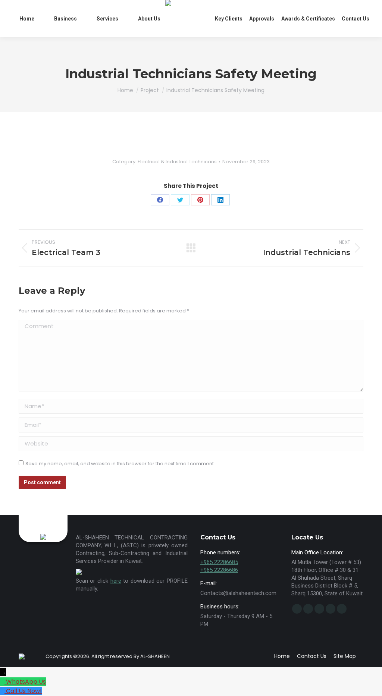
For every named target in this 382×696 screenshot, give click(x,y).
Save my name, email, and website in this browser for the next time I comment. (120, 463)
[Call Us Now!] (3, 691)
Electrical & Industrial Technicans (177, 161)
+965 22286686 (219, 570)
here (115, 580)
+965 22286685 (219, 562)
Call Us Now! (24, 691)
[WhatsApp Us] (3, 681)
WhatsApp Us (26, 681)
